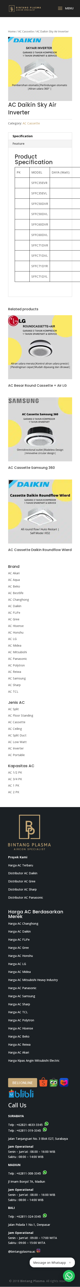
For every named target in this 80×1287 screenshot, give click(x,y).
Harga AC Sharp (19, 1004)
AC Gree (13, 619)
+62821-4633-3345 (29, 1125)
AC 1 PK (13, 785)
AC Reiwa (14, 672)
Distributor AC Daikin (22, 873)
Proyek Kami (17, 857)
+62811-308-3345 (28, 1173)
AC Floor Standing (20, 715)
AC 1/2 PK (15, 772)
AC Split (13, 709)
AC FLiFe (14, 613)
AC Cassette (26, 31)
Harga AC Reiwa (19, 1044)
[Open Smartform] (69, 1276)
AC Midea (14, 645)
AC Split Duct (17, 735)
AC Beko (14, 586)
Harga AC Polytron (21, 1020)
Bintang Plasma (32, 1281)
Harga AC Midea (19, 972)
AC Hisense (16, 626)
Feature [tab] (19, 143)
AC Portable (16, 755)
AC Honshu (15, 632)
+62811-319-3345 (28, 1130)
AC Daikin (14, 606)
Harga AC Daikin (19, 931)
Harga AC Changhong (23, 923)
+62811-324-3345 (28, 1216)
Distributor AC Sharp (22, 889)
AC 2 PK (13, 792)
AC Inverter (16, 748)
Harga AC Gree (18, 948)
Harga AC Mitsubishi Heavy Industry (33, 980)
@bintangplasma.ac (22, 1251)
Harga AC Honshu (20, 956)
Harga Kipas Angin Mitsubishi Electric (34, 1060)
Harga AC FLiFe (19, 939)
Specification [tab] (23, 136)
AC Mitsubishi (17, 652)
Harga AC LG (17, 964)
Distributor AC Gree (21, 881)
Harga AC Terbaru (20, 865)
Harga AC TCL (18, 1012)
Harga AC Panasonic (22, 988)
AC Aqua (14, 580)
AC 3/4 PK (15, 779)
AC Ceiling (15, 729)
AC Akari (14, 573)
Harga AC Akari (18, 1052)
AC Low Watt (17, 742)
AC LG (12, 639)
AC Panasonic (17, 659)
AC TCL (13, 691)
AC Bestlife (15, 593)
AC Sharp (14, 685)
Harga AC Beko (18, 1036)
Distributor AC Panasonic (25, 897)
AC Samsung (17, 678)
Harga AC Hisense (20, 1028)
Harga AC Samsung (21, 996)
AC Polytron (16, 665)
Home (12, 31)
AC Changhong (18, 600)
